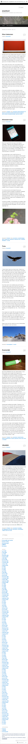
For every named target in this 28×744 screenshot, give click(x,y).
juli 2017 (4, 635)
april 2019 (4, 605)
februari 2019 (5, 608)
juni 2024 (4, 554)
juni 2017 (4, 636)
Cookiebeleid (4, 738)
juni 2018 (4, 619)
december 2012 (5, 713)
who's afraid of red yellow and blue (8, 114)
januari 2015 (4, 678)
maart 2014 (4, 692)
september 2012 (5, 718)
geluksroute (7, 239)
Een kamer (4, 546)
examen (12, 438)
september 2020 (5, 581)
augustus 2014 (5, 685)
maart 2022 (4, 558)
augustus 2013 (5, 702)
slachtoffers (15, 529)
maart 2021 (4, 572)
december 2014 (5, 679)
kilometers (12, 239)
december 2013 (5, 696)
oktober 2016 (4, 648)
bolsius (3, 438)
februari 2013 (5, 711)
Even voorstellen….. (10, 25)
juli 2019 (4, 601)
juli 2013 (4, 703)
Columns (8, 111)
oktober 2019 (4, 596)
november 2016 (5, 646)
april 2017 (4, 639)
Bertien (22, 437)
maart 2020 (4, 589)
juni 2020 (4, 585)
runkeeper (23, 239)
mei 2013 (4, 706)
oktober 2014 (4, 682)
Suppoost (22, 112)
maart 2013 (4, 709)
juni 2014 (4, 688)
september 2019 (5, 598)
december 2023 (5, 555)
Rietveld (18, 112)
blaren (3, 239)
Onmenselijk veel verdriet (7, 540)
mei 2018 (4, 621)
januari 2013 (4, 712)
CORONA (4, 730)
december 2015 (5, 662)
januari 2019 (4, 609)
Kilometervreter (7, 120)
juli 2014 (4, 686)
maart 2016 (4, 658)
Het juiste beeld (5, 543)
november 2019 (5, 595)
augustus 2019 (5, 599)
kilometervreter (18, 239)
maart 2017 (4, 641)
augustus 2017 (5, 633)
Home (3, 25)
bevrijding (20, 528)
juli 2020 (4, 583)
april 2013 (4, 708)
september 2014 (5, 683)
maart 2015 (4, 675)
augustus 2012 (5, 719)
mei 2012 (4, 723)
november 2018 (5, 612)
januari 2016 (4, 661)
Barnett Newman (21, 111)
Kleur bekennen (7, 34)
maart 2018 (4, 623)
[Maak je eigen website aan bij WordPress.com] (14, 1)
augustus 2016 (5, 651)
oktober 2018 (4, 613)
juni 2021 (4, 568)
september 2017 (5, 632)
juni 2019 (4, 602)
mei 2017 (4, 638)
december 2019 (5, 593)
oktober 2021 (4, 564)
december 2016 (5, 645)
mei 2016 (4, 655)
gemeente (17, 438)
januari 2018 (4, 626)
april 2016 (4, 656)
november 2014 (5, 681)
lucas (22, 438)
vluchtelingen (20, 529)
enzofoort (6, 11)
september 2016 (5, 649)
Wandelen (4, 240)
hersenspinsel (9, 344)
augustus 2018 (5, 616)
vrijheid (3, 530)
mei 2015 (4, 672)
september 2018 (5, 615)
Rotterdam (10, 529)
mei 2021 (4, 569)
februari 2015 (5, 676)
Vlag (25, 438)
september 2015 (5, 666)
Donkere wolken (5, 541)
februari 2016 (5, 659)
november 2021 (5, 562)
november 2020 (5, 578)
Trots (4, 246)
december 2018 (5, 611)
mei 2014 (4, 689)
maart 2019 (4, 606)
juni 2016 (4, 653)
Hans (20, 438)
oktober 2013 (4, 699)
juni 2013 (4, 705)
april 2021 (4, 571)
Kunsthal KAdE (13, 112)
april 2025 (4, 551)
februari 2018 (5, 625)
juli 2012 (4, 721)
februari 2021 (5, 573)
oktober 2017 (4, 631)
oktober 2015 (4, 665)
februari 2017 (5, 642)
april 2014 (4, 691)
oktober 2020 (4, 579)
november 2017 (5, 629)
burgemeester (8, 438)
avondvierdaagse (21, 238)
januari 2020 (4, 592)
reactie (8, 240)
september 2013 (5, 701)
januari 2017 (4, 643)
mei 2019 (4, 603)
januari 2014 (4, 695)
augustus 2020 (5, 582)
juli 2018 (4, 618)
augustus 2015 (5, 668)
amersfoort (15, 111)
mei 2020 (4, 586)
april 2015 (4, 673)
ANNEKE (4, 544)
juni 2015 (4, 671)
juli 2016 (4, 652)
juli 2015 (4, 669)
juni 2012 (4, 722)
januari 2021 (4, 575)
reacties (4, 439)
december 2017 (5, 628)
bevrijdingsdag (5, 529)
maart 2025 (4, 552)
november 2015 (5, 663)
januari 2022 (4, 559)
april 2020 (4, 588)
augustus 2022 (5, 556)
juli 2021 (4, 566)
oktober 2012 (4, 716)
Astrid (19, 437)
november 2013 (5, 698)
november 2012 (5, 715)
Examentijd (6, 350)
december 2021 (5, 561)
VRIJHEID (5, 445)
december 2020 (5, 576)
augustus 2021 (5, 565)
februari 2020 (5, 591)
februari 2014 (5, 693)
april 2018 (4, 622)
